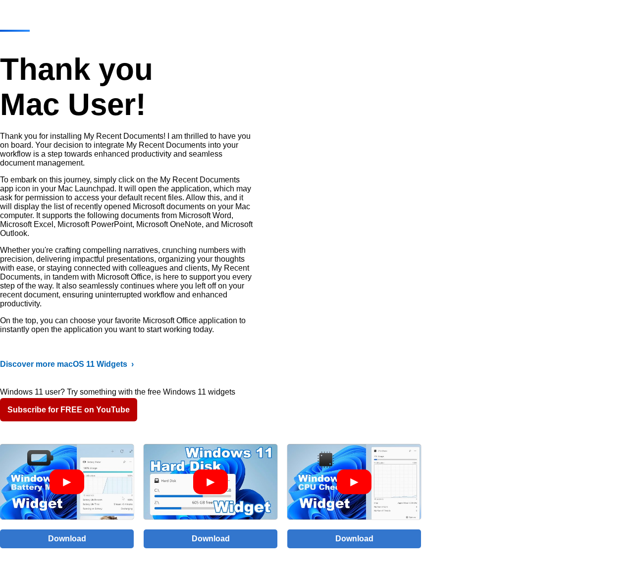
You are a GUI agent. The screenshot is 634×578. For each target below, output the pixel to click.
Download (67, 538)
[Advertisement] (559, 178)
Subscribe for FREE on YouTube (68, 409)
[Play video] (67, 481)
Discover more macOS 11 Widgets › (67, 364)
